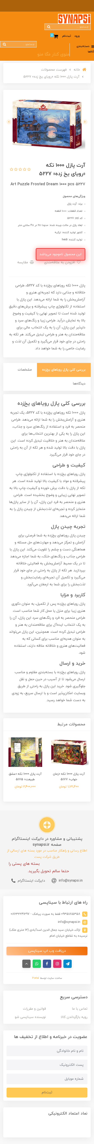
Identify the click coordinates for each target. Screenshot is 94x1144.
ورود (77, 36)
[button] (28, 169)
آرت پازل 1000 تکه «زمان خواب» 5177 (69, 777)
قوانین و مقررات (34, 1009)
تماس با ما (79, 1009)
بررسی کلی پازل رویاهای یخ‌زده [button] (63, 369)
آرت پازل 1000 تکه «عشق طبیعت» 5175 (25, 777)
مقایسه (23, 262)
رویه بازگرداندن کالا (74, 1017)
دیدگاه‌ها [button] (79, 383)
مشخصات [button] (25, 369)
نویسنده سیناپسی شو (30, 1017)
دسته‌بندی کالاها (85, 49)
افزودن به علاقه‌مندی (60, 262)
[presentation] (85, 122)
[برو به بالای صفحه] (26, 964)
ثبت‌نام (66, 36)
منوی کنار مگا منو (53, 54)
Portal (35, 978)
